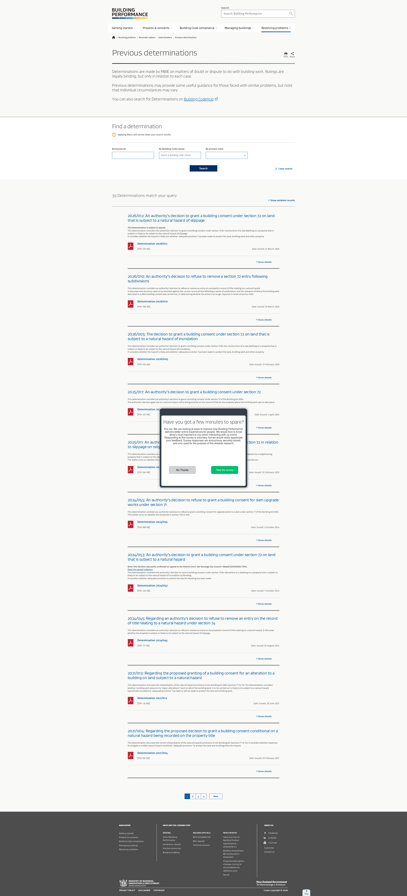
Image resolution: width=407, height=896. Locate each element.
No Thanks (182, 470)
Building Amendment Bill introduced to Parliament (233, 853)
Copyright (159, 890)
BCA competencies (202, 837)
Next (215, 796)
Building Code (197, 28)
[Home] (115, 38)
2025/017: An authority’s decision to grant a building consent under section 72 (194, 391)
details (265, 262)
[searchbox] (180, 155)
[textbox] (227, 155)
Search (225, 7)
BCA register (199, 841)
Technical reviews (201, 845)
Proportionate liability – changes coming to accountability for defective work (234, 866)
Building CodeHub (199, 99)
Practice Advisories (172, 848)
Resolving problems (128, 849)
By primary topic (215, 148)
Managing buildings (128, 845)
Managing (238, 28)
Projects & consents (128, 837)
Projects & (156, 28)
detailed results (282, 200)
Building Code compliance (131, 841)
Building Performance (130, 13)
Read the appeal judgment (140, 569)
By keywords (119, 148)
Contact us (269, 851)
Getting (122, 28)
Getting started (126, 833)
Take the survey (225, 470)
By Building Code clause (171, 148)
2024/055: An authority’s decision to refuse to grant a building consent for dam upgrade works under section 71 (203, 502)
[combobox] (180, 155)
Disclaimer (144, 890)
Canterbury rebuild (172, 844)
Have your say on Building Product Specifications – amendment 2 (231, 842)
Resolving (275, 28)
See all (226, 874)
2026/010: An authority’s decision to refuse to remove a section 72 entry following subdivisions (198, 278)
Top (306, 893)
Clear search (285, 168)
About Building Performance (170, 838)
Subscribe (269, 847)
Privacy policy (127, 890)
